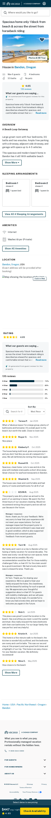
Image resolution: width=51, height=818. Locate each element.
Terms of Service (25, 787)
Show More (11, 672)
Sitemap (30, 784)
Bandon (19, 67)
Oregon (31, 67)
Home (5, 704)
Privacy (44, 784)
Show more (11, 162)
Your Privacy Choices (30, 792)
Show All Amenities (15, 248)
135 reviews (26, 89)
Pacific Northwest (26, 704)
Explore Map (40, 278)
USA (12, 704)
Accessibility (14, 792)
